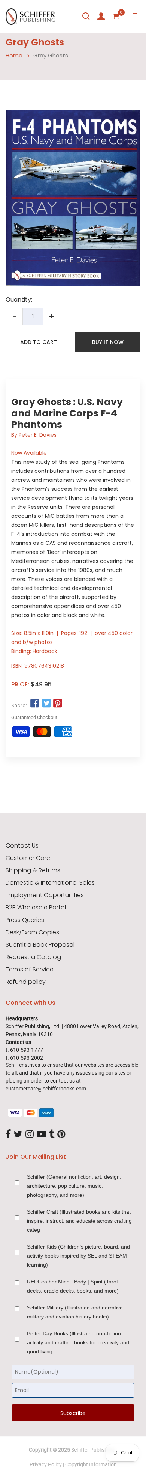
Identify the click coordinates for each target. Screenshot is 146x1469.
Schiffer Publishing (93, 1450)
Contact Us (22, 846)
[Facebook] (8, 1134)
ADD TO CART (38, 342)
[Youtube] (41, 1134)
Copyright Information (91, 1464)
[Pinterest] (61, 1134)
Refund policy (26, 982)
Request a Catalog (33, 957)
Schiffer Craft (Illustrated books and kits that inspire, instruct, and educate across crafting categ (79, 1221)
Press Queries (25, 920)
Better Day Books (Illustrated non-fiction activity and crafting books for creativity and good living (78, 1342)
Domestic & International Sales (50, 883)
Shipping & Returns (33, 870)
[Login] (101, 16)
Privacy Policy (46, 1464)
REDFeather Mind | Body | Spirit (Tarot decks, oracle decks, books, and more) (73, 1286)
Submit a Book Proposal (40, 945)
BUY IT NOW (108, 342)
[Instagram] (29, 1134)
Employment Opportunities (45, 895)
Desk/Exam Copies (32, 932)
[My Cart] (116, 16)
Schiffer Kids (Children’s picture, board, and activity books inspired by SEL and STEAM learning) (78, 1256)
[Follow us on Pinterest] (58, 703)
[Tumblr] (51, 1134)
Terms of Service (30, 970)
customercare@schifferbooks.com (46, 1089)
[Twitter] (18, 1134)
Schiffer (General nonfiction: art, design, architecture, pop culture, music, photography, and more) (74, 1186)
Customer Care (28, 858)
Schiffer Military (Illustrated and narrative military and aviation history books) (75, 1312)
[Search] (86, 16)
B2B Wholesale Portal (36, 908)
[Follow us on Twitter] (46, 703)
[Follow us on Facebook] (35, 703)
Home (14, 55)
